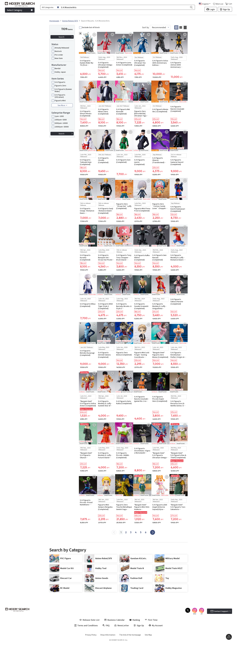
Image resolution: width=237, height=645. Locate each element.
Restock (58, 51)
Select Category (14, 10)
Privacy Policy (90, 635)
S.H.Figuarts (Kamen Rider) (63, 90)
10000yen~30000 (62, 127)
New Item (59, 58)
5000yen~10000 (61, 123)
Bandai (57, 68)
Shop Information (107, 635)
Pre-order (59, 55)
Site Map (148, 635)
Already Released (62, 48)
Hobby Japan (60, 72)
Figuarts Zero (60, 85)
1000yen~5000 (61, 119)
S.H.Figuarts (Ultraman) (60, 96)
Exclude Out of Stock (91, 27)
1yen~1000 (59, 116)
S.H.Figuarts (60, 82)
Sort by (145, 27)
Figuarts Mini (60, 100)
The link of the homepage (130, 635)
